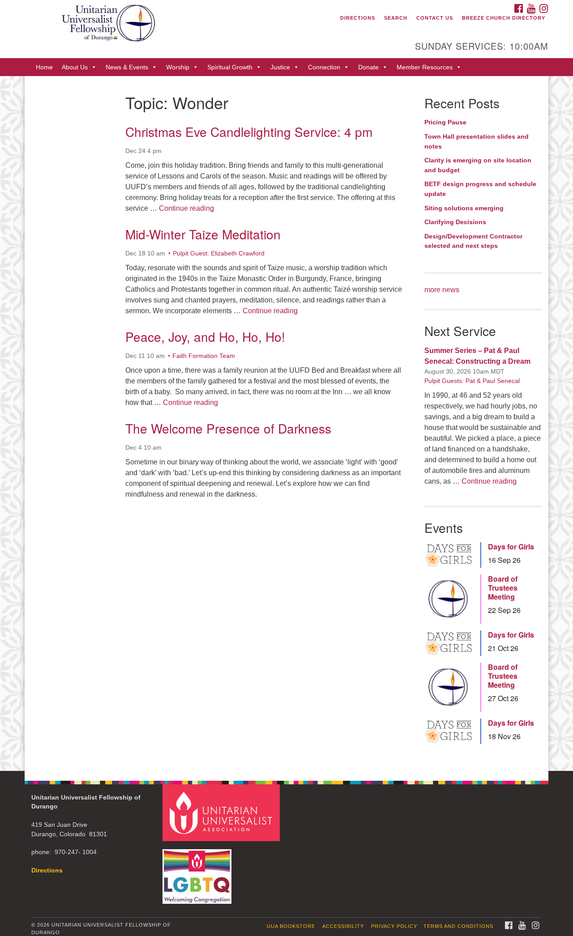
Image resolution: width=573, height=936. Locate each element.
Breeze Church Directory (503, 18)
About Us (75, 67)
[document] (286, 423)
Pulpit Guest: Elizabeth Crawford (219, 253)
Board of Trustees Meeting (502, 587)
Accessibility (343, 926)
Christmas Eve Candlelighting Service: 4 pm (248, 131)
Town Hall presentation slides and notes (476, 141)
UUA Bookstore (291, 926)
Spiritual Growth (229, 67)
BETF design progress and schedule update (480, 188)
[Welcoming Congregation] (198, 872)
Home (44, 67)
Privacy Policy (394, 926)
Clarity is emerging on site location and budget (477, 165)
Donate (368, 67)
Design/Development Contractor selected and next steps (473, 241)
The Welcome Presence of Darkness (228, 428)
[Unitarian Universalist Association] (222, 812)
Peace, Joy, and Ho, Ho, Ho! (205, 336)
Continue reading (186, 208)
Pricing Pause (445, 122)
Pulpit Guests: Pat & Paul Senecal (472, 380)
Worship (177, 67)
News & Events (127, 67)
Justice (280, 67)
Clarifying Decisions (455, 221)
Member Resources (425, 67)
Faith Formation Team (203, 355)
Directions (357, 18)
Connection (324, 67)
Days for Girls (511, 546)
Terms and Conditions (458, 926)
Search (395, 18)
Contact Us (434, 18)
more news (441, 290)
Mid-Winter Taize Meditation (203, 234)
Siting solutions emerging (464, 208)
